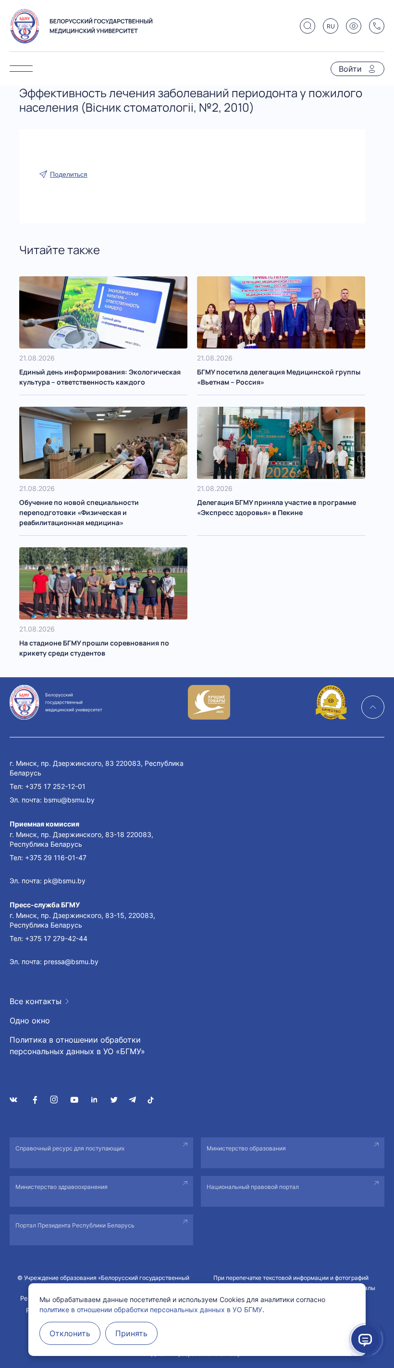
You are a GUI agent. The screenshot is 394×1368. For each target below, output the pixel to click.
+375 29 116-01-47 (55, 857)
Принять (131, 1333)
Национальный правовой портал (253, 1186)
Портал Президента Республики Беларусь (75, 1225)
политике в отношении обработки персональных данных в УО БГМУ (150, 1309)
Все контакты (36, 1001)
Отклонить (69, 1333)
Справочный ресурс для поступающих (69, 1148)
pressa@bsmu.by (71, 961)
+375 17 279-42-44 (56, 938)
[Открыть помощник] (365, 1339)
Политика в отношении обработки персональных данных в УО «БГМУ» (77, 1045)
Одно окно (30, 1020)
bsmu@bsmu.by (69, 800)
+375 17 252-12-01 (55, 786)
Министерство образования (246, 1148)
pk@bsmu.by (65, 881)
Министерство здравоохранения (61, 1186)
